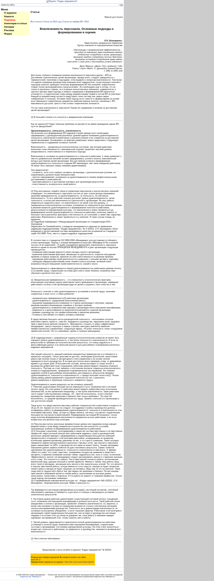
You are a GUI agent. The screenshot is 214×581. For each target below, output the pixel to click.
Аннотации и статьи (15, 23)
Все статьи (36, 21)
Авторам (9, 27)
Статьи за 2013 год (52, 21)
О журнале (10, 13)
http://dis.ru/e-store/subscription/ (79, 562)
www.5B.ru (35, 559)
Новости (9, 16)
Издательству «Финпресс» (30, 577)
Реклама (9, 30)
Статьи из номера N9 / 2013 (76, 21)
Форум (8, 34)
